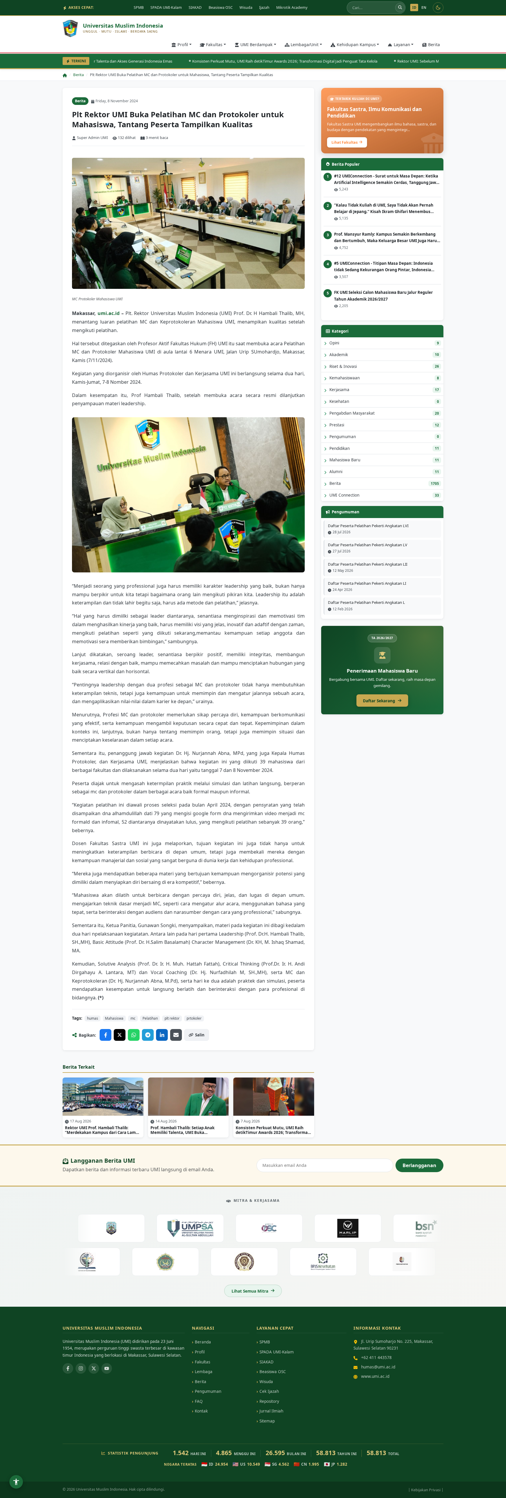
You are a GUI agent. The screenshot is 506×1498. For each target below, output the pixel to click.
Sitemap (267, 1421)
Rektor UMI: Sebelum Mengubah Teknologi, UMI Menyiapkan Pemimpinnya (433, 61)
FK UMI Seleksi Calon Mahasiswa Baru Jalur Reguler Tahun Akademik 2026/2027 (383, 295)
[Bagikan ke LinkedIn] (162, 1035)
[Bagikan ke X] (119, 1035)
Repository (269, 1401)
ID (414, 7)
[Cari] (400, 7)
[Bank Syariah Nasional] (405, 1228)
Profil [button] (182, 44)
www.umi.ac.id (375, 1376)
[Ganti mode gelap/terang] (438, 7)
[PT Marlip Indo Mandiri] (326, 1228)
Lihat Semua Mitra (250, 1290)
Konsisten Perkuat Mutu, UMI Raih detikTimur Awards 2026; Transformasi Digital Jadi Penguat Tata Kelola (254, 61)
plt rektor (172, 1018)
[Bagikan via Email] (176, 1035)
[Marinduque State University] (265, 1261)
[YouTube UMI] (106, 1368)
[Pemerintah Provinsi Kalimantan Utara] (89, 1228)
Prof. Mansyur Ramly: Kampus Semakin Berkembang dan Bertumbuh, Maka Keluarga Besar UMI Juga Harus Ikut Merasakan (386, 238)
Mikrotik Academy (291, 7)
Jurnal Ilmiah (271, 1411)
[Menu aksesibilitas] (16, 1482)
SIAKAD (195, 7)
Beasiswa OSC (221, 7)
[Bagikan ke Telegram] (148, 1035)
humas (92, 1018)
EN (423, 7)
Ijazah (264, 7)
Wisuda (245, 7)
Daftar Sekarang (379, 700)
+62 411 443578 (376, 1357)
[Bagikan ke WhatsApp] (134, 1035)
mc (132, 1018)
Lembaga (203, 1371)
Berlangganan (419, 1165)
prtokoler (194, 1018)
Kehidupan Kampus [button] (356, 44)
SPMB (139, 7)
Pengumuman (208, 1391)
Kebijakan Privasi (425, 1489)
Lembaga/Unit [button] (305, 44)
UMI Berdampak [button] (256, 44)
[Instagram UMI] (81, 1368)
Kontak (201, 1411)
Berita (434, 44)
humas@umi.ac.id (378, 1367)
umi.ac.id (109, 313)
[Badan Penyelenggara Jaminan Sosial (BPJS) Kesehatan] (344, 1261)
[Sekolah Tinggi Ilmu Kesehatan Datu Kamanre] (108, 1261)
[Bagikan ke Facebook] (105, 1035)
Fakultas (202, 1362)
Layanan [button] (402, 44)
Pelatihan (150, 1018)
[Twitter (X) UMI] (93, 1368)
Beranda (203, 1342)
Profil (200, 1352)
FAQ (199, 1401)
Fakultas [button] (214, 44)
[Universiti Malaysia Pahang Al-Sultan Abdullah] (168, 1228)
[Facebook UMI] (68, 1368)
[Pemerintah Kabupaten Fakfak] (423, 1261)
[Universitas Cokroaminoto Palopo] (187, 1261)
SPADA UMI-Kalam (166, 7)
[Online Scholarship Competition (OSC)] (247, 1228)
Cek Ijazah (269, 1391)
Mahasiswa (114, 1018)
